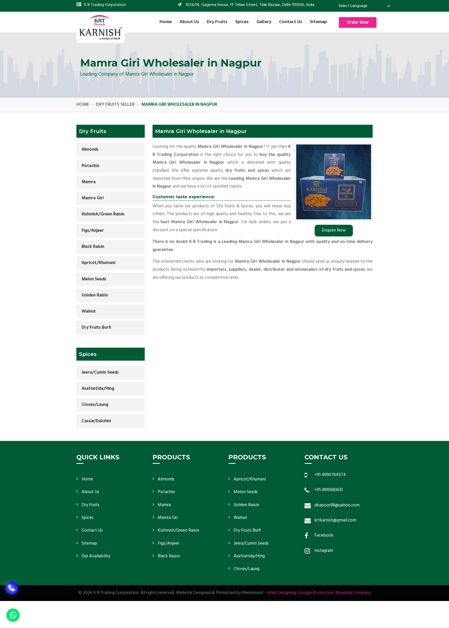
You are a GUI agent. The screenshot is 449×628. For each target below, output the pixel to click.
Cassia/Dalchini (96, 421)
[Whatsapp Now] (12, 615)
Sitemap (318, 22)
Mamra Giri (93, 198)
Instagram (323, 550)
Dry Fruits (217, 22)
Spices (242, 22)
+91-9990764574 (330, 474)
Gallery (263, 22)
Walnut (89, 311)
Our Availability (96, 556)
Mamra (89, 182)
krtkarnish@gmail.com (335, 520)
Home (166, 22)
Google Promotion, (316, 592)
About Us (189, 22)
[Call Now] (11, 591)
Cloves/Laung (95, 404)
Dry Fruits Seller (115, 104)
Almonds (90, 149)
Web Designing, (282, 592)
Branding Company (353, 592)
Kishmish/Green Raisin (103, 214)
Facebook (323, 535)
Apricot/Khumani (98, 262)
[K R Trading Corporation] (100, 27)
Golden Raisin (95, 295)
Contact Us (290, 22)
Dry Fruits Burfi (96, 327)
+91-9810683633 (328, 489)
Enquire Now (334, 230)
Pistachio (91, 165)
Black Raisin (93, 246)
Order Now (358, 22)
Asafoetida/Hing (98, 388)
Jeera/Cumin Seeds (100, 372)
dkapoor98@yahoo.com (337, 505)
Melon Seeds (94, 279)
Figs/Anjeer (93, 230)
